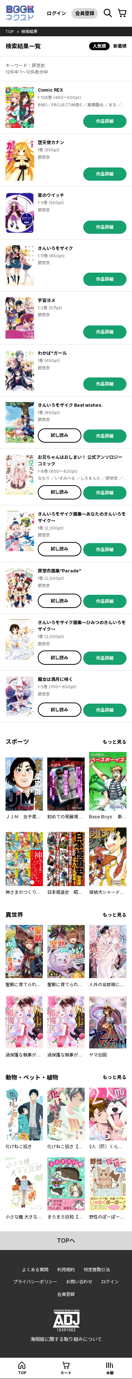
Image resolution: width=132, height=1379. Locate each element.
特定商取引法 (97, 1269)
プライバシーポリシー (35, 1281)
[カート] (122, 13)
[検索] (107, 13)
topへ (66, 1240)
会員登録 (84, 13)
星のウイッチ (51, 195)
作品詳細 (105, 121)
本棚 (110, 1373)
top (10, 31)
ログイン (56, 13)
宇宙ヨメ (46, 300)
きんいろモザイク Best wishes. (70, 405)
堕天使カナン (51, 142)
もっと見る (114, 742)
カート (66, 1373)
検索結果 (29, 31)
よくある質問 (35, 1269)
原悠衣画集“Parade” (59, 571)
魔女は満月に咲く (55, 679)
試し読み (59, 435)
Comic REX (50, 90)
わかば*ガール (52, 353)
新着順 (119, 46)
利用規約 (66, 1269)
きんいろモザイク (55, 248)
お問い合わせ (79, 1281)
